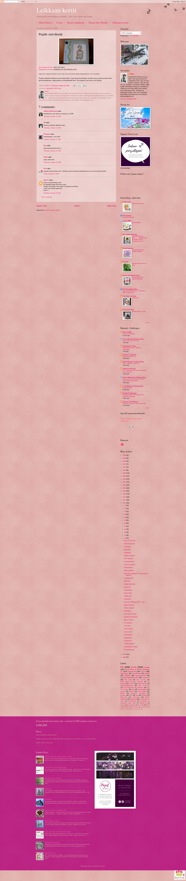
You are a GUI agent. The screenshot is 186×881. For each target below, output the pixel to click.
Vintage (147, 667)
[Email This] (78, 86)
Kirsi (45, 145)
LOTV (143, 671)
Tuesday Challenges (129, 333)
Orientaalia (127, 611)
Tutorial (122, 705)
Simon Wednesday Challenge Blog (134, 377)
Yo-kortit (131, 683)
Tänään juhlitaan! (129, 643)
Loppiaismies (128, 641)
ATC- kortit (128, 680)
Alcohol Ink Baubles (128, 217)
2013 (124, 494)
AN (45, 122)
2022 (124, 467)
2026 (124, 455)
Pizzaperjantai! (128, 578)
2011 (124, 500)
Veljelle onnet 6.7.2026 (139, 311)
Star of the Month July (129, 356)
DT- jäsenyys (128, 623)
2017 (124, 482)
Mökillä (122, 693)
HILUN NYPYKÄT (128, 310)
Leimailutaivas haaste (130, 646)
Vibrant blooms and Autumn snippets (137, 250)
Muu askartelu (141, 680)
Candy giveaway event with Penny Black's (58, 832)
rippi (133, 689)
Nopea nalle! (128, 593)
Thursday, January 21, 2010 (52, 116)
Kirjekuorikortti (128, 567)
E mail (59, 22)
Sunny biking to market (52, 821)
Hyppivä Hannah (129, 605)
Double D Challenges (130, 393)
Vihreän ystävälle (129, 555)
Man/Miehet (136, 673)
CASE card (135, 298)
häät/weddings (142, 683)
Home (76, 206)
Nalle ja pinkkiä (128, 570)
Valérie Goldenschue (50, 111)
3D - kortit (140, 705)
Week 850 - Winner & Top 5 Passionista (134, 403)
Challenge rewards (120, 22)
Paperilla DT (143, 703)
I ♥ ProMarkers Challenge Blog (133, 386)
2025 (124, 458)
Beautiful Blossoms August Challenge (137, 278)
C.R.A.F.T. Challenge (129, 355)
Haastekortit (50, 88)
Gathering (48, 789)
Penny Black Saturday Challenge (131, 682)
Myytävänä (123, 709)
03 (125, 532)
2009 (124, 654)
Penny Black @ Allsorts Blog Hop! (55, 767)
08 (125, 517)
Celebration (127, 552)
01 (125, 538)
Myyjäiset (133, 699)
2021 (124, 470)
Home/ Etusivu (45, 22)
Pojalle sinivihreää (129, 584)
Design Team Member (98, 22)
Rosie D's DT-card (129, 540)
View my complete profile (128, 99)
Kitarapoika (127, 599)
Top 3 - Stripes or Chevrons (131, 363)
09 (125, 514)
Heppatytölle (128, 638)
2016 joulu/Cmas (144, 685)
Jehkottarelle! (128, 635)
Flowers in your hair (138, 203)
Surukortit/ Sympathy (138, 693)
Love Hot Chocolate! (130, 614)
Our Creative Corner (46, 67)
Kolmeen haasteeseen (131, 617)
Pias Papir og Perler (129, 296)
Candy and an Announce (52, 842)
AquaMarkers (144, 707)
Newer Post (41, 206)
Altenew (144, 695)
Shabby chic (128, 596)
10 (125, 511)
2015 (124, 488)
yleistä (147, 673)
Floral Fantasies (128, 248)
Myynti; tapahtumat (75, 22)
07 (125, 520)
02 (125, 535)
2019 (124, 476)
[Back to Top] (179, 874)
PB (121, 667)
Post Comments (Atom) (52, 210)
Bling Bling (127, 549)
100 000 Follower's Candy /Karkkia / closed (58, 756)
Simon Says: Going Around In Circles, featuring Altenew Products (134, 380)
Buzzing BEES (136, 222)
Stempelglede (142, 689)
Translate (135, 36)
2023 (124, 464)
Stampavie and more (46, 69)
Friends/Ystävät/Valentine (129, 678)
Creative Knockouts (129, 368)
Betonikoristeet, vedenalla (53, 778)
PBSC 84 (127, 581)
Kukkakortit (132, 671)
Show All (147, 322)
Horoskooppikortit (136, 709)
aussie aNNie (127, 221)
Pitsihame (47, 134)
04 (125, 529)
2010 (124, 503)
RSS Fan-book (128, 558)
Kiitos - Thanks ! (129, 620)
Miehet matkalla (129, 608)
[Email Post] (73, 85)
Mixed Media (142, 691)
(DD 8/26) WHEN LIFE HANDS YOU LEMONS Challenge (133, 395)
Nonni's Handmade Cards (131, 275)
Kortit (134, 667)
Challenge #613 (127, 388)
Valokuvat (146, 678)
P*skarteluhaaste (129, 561)
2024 (124, 461)
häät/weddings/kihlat (126, 685)
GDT (130, 695)
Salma (46, 157)
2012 (124, 497)
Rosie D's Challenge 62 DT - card (134, 602)
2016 (124, 485)
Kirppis (127, 707)
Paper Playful (127, 332)
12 (125, 505)
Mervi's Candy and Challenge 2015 (55, 810)
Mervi (132, 74)
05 (125, 526)
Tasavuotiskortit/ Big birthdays (133, 687)
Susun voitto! (128, 632)
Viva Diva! (127, 626)
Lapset (122, 691)
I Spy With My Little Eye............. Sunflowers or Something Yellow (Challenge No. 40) (139, 238)
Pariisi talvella (128, 629)
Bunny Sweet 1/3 (50, 853)
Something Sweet (129, 543)
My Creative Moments (130, 234)
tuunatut (123, 695)
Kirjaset (131, 691)
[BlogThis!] (80, 86)
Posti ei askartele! (129, 564)
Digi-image (124, 673)
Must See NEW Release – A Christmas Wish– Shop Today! (134, 291)
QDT (129, 709)
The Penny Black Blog (130, 289)
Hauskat (127, 675)
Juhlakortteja (128, 590)
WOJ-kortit (58, 88)
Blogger (102, 866)
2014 (124, 491)
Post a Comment (46, 197)
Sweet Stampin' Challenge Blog (133, 362)
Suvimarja (135, 707)
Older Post (111, 206)
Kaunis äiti (127, 587)
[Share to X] (82, 86)
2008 (124, 657)
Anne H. (46, 180)
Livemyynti (136, 697)
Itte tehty (125, 262)
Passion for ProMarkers (130, 402)
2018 (124, 479)
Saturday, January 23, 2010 (52, 193)
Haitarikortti (48, 799)
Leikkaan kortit (56, 10)
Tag (137, 695)
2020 (124, 473)
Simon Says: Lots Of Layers (131, 340)
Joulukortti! (127, 547)
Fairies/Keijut (132, 701)
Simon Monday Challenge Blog (133, 339)
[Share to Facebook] (84, 86)
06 (125, 523)
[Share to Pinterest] (86, 86)
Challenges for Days (129, 346)
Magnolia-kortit (140, 675)
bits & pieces (127, 215)
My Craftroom (131, 705)
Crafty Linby (127, 202)
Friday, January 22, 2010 (51, 174)
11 (125, 508)
